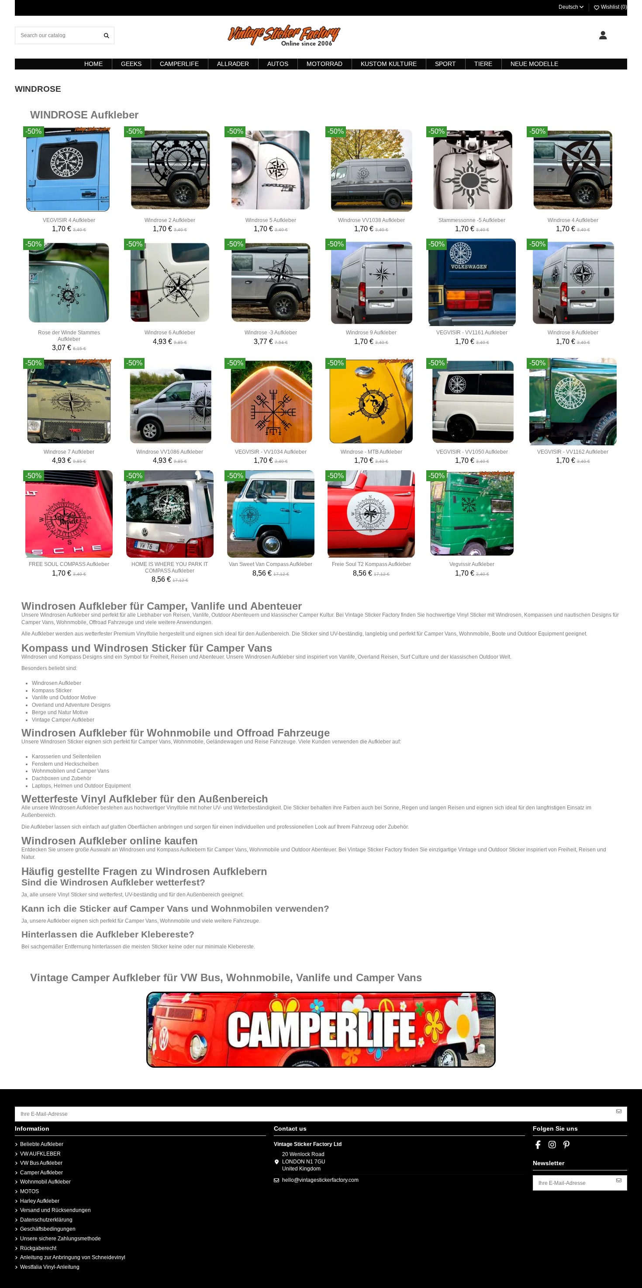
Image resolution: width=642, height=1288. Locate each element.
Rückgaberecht (38, 1248)
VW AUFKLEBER (40, 1154)
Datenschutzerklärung (46, 1220)
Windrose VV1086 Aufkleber (169, 452)
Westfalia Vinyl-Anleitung (49, 1267)
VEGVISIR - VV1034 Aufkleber (271, 452)
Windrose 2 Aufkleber (170, 220)
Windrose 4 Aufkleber (573, 220)
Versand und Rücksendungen (55, 1210)
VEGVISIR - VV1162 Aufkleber (572, 452)
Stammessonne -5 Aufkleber (471, 220)
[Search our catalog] (106, 35)
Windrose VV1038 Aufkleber (371, 220)
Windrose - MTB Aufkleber (371, 452)
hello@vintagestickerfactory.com (320, 1180)
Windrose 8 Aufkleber (573, 333)
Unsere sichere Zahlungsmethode (60, 1239)
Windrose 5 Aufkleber (270, 220)
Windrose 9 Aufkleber (371, 333)
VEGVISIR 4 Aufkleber (69, 220)
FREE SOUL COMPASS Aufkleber (69, 564)
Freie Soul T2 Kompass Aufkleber (371, 564)
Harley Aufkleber (39, 1201)
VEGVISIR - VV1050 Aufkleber (472, 452)
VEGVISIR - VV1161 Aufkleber (471, 333)
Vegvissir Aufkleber (471, 564)
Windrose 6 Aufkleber (170, 333)
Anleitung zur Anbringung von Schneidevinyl (72, 1257)
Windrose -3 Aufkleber (271, 333)
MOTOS (29, 1191)
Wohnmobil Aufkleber (45, 1182)
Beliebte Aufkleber (41, 1144)
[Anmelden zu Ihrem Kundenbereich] (602, 35)
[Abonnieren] (619, 1111)
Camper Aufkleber (41, 1173)
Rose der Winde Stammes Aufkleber (69, 336)
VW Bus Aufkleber (41, 1163)
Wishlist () (613, 7)
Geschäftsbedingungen (48, 1229)
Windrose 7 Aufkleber (69, 452)
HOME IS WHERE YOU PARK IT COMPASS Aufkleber (169, 567)
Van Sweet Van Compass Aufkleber (270, 564)
